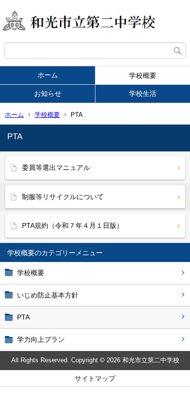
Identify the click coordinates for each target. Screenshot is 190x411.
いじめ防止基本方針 (47, 295)
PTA (23, 317)
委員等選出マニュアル (56, 167)
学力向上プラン (41, 339)
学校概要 (142, 75)
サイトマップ (95, 378)
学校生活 (142, 93)
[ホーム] (95, 21)
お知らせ (47, 93)
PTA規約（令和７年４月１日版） (72, 225)
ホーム (48, 75)
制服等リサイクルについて (63, 197)
